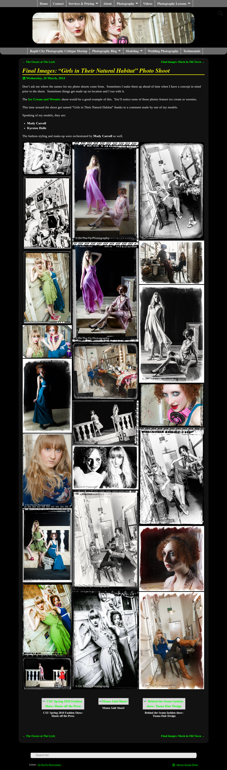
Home (44, 3)
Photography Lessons (171, 3)
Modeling (132, 51)
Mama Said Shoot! (113, 707)
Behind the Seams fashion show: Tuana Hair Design (164, 714)
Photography (125, 3)
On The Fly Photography (49, 764)
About (107, 3)
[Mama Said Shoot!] (113, 701)
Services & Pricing (81, 3)
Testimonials (191, 51)
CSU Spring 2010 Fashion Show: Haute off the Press (63, 714)
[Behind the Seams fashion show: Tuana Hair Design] (164, 706)
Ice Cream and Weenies (44, 99)
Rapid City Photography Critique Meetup (58, 51)
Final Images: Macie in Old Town (183, 62)
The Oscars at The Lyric (38, 62)
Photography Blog (104, 51)
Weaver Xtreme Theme (187, 764)
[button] (47, 158)
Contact (58, 3)
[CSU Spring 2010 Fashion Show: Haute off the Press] (63, 706)
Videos (147, 3)
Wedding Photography (163, 51)
